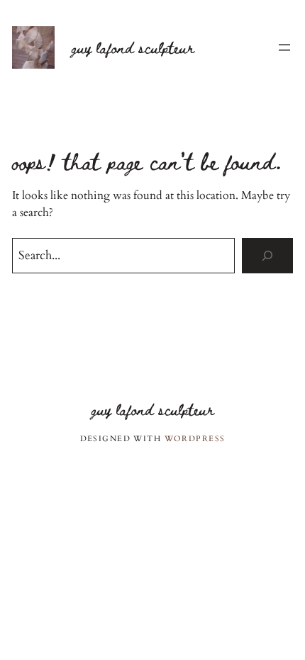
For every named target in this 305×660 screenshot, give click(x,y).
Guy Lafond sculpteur (133, 47)
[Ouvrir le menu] (284, 47)
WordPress (195, 438)
